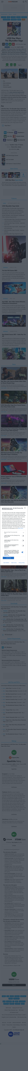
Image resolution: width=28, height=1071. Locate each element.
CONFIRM (8, 557)
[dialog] (14, 535)
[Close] (25, 508)
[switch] (23, 536)
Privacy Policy (22, 562)
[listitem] (14, 533)
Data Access (14, 562)
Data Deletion (6, 562)
